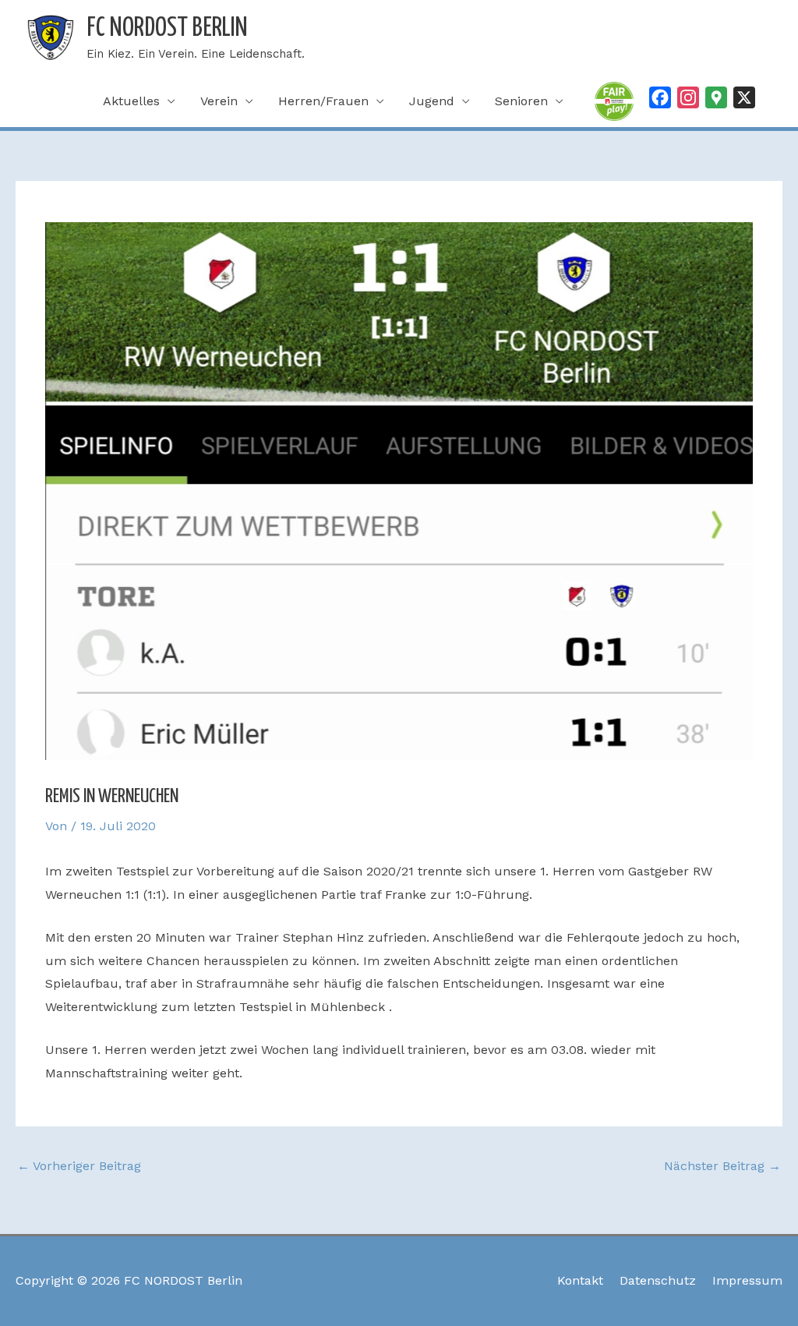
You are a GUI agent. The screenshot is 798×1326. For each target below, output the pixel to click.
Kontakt (580, 1280)
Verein (219, 101)
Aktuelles (131, 101)
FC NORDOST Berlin (167, 28)
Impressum (747, 1280)
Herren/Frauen (323, 101)
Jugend (431, 101)
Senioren (521, 101)
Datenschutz (658, 1280)
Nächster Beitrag (722, 1165)
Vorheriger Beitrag (79, 1165)
